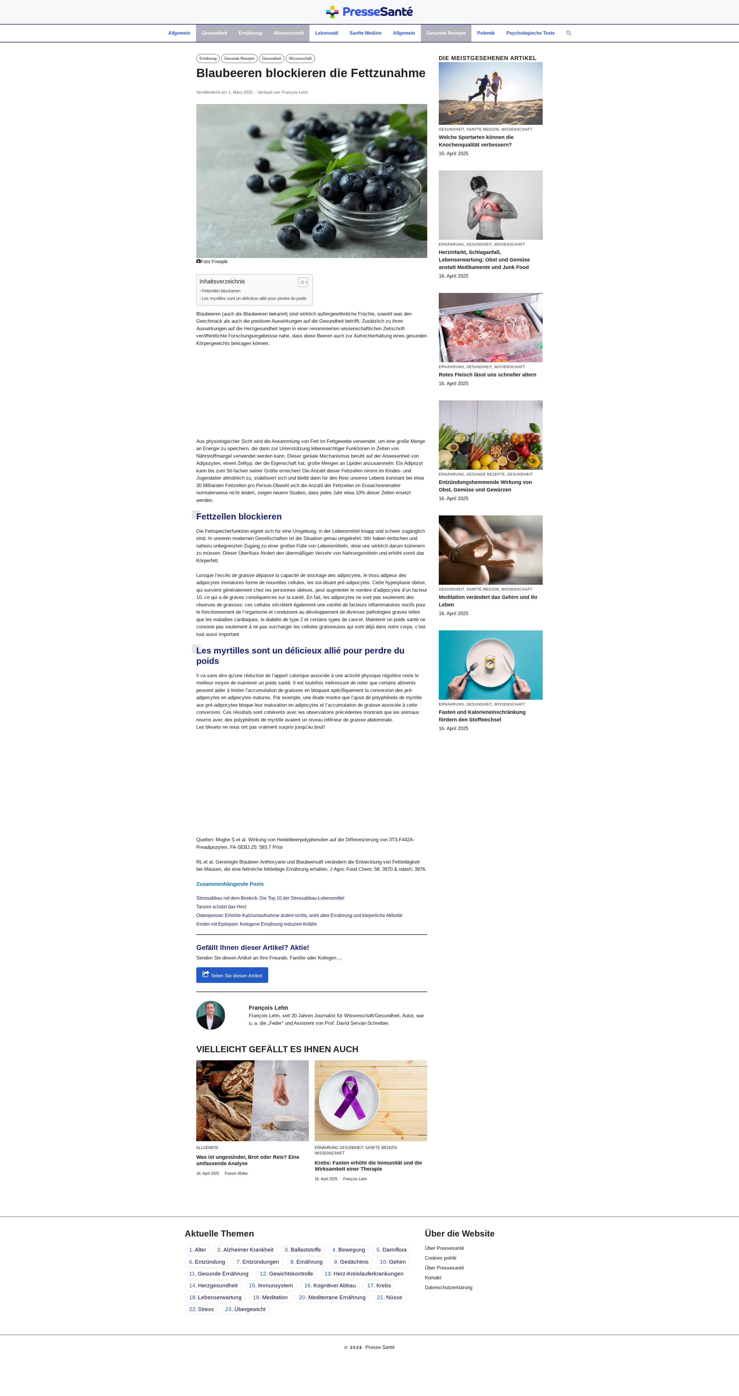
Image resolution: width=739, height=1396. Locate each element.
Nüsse (394, 1297)
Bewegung (351, 1250)
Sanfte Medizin (366, 33)
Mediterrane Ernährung (337, 1297)
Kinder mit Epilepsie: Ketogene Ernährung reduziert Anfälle (256, 924)
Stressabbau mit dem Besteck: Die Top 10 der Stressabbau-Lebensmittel (270, 898)
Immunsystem (275, 1285)
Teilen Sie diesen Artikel (235, 976)
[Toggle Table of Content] (300, 282)
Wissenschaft (289, 33)
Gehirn (397, 1262)
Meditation (275, 1297)
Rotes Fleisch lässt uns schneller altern (487, 374)
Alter (200, 1250)
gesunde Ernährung (223, 1274)
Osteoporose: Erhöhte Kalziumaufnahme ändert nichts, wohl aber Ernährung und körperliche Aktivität (299, 915)
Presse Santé (380, 1347)
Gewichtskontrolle (291, 1274)
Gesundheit (214, 33)
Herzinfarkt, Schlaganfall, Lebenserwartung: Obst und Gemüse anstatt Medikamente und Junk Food (484, 259)
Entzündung (210, 1262)
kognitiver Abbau (334, 1285)
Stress (206, 1309)
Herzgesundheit (218, 1285)
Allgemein (179, 33)
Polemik (486, 33)
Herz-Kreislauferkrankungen (369, 1274)
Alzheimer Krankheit (248, 1250)
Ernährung (250, 33)
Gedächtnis (354, 1262)
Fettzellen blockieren (221, 290)
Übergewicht (250, 1309)
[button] (569, 33)
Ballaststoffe (306, 1250)
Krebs (383, 1285)
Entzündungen (260, 1262)
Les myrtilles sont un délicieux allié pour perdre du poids (254, 298)
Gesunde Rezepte (446, 33)
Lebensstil (326, 33)
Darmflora (394, 1250)
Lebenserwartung (220, 1297)
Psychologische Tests (530, 33)
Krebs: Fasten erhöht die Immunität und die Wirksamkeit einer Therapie (368, 1166)
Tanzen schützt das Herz (221, 906)
